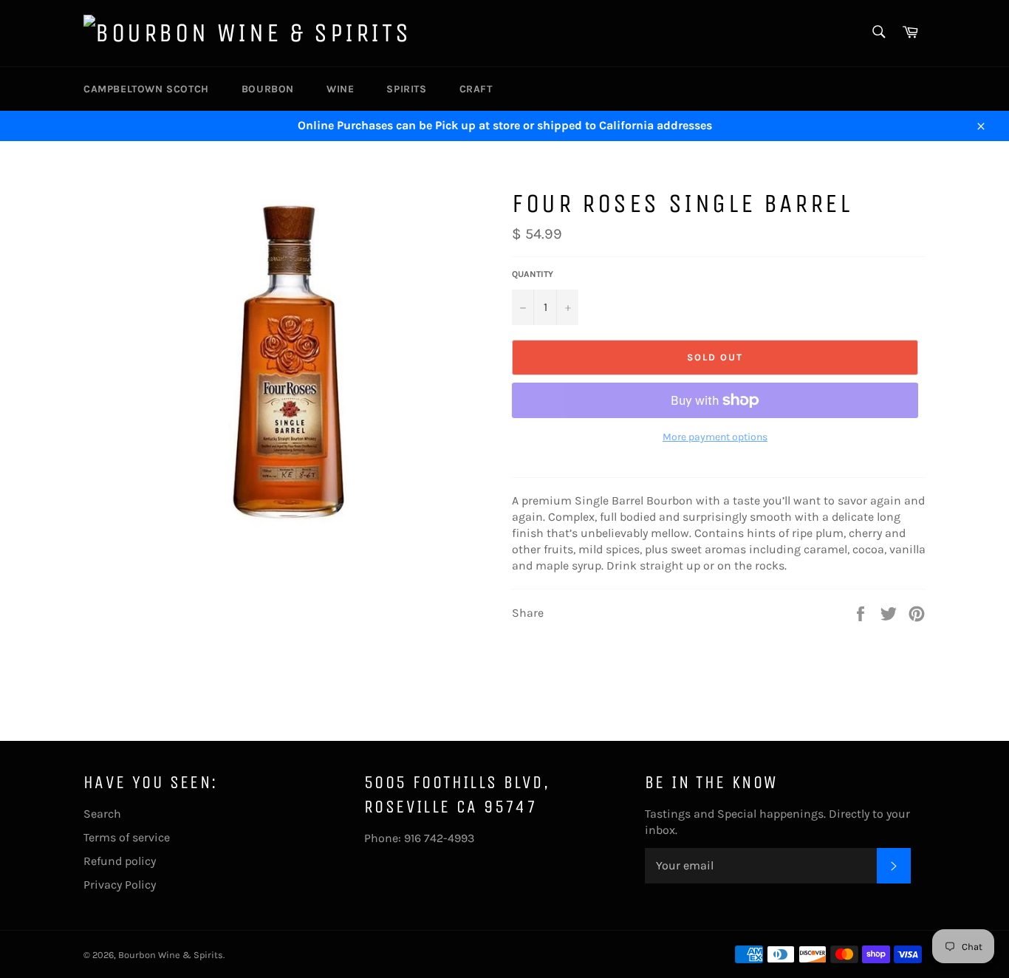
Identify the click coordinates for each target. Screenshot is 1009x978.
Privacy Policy (119, 885)
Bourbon (268, 89)
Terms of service (126, 837)
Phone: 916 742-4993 (419, 838)
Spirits (406, 89)
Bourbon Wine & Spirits (170, 954)
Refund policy (119, 861)
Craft (476, 89)
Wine (340, 89)
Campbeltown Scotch (146, 89)
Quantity (532, 274)
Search (102, 814)
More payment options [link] (715, 437)
